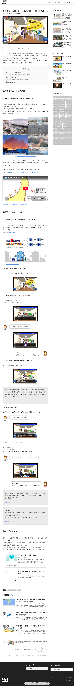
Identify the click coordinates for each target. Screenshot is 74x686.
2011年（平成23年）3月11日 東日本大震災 (18, 74)
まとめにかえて (10, 82)
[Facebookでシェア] (12, 494)
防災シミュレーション (12, 77)
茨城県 (19, 589)
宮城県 (10, 589)
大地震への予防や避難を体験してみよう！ (18, 79)
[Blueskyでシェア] (45, 490)
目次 (23, 69)
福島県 (14, 589)
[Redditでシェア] (45, 494)
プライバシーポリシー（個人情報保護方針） (62, 677)
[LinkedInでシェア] (45, 498)
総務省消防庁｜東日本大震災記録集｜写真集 (26, 156)
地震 (5, 589)
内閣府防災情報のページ (13, 232)
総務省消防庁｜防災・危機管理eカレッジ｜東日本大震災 (23, 172)
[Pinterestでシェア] (29, 498)
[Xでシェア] (12, 490)
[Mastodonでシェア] (29, 490)
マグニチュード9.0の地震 (13, 72)
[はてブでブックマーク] (62, 494)
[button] (71, 669)
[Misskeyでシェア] (62, 490)
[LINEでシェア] (12, 498)
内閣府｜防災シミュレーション (12, 264)
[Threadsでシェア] (29, 494)
